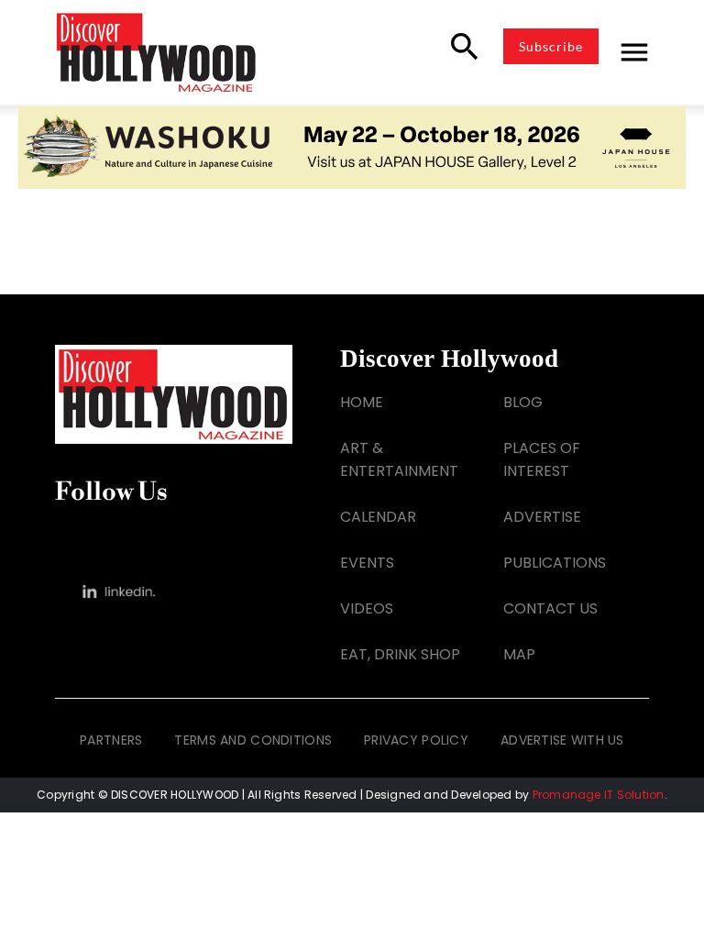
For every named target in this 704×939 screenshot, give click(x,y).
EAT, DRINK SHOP (400, 654)
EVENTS (367, 562)
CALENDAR (378, 516)
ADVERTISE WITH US (562, 740)
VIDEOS (366, 608)
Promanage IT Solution (599, 794)
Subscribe (551, 46)
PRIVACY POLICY (416, 740)
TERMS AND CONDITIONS (253, 740)
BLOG (523, 402)
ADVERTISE (542, 516)
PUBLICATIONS (554, 562)
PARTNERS (111, 740)
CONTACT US (550, 608)
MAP (519, 654)
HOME (361, 402)
